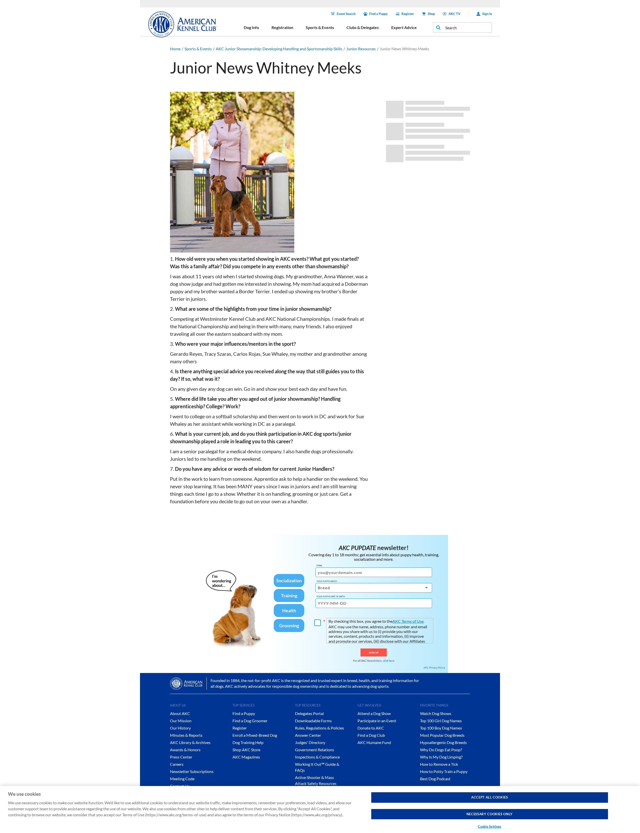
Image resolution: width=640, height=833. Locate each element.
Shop (431, 14)
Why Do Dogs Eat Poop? (441, 749)
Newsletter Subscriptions (192, 771)
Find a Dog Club (371, 735)
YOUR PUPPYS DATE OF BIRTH (330, 597)
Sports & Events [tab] (320, 27)
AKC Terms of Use (408, 621)
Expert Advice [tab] (404, 27)
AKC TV (454, 14)
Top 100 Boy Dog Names (441, 728)
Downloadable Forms (313, 720)
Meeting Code (182, 778)
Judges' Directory (310, 742)
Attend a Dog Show (374, 713)
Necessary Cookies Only (489, 814)
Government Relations (314, 749)
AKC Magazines (246, 756)
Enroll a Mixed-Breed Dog (254, 735)
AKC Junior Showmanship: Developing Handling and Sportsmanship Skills (279, 48)
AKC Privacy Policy (434, 667)
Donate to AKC (371, 728)
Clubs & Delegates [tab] (362, 27)
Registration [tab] (282, 27)
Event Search (346, 14)
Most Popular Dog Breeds (442, 735)
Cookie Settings (489, 826)
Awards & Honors (185, 749)
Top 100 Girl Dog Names (441, 720)
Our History (180, 728)
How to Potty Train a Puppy (444, 771)
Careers (177, 764)
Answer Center (308, 735)
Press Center (181, 756)
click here (388, 660)
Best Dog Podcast (435, 778)
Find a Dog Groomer (250, 720)
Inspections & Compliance (317, 756)
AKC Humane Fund (374, 742)
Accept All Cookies (489, 797)
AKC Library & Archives (190, 742)
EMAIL (319, 565)
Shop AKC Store (246, 749)
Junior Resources (361, 48)
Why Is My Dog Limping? (441, 756)
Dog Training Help (248, 742)
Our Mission (181, 720)
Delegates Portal (309, 713)
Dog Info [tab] (251, 27)
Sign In (487, 14)
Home (175, 48)
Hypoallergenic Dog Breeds (443, 742)
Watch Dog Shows (435, 713)
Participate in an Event (377, 720)
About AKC (180, 713)
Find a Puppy (378, 14)
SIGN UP (373, 652)
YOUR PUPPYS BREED (326, 581)
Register (408, 14)
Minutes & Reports (186, 735)
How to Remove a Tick (439, 764)
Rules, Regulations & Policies (319, 728)
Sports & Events (198, 48)
